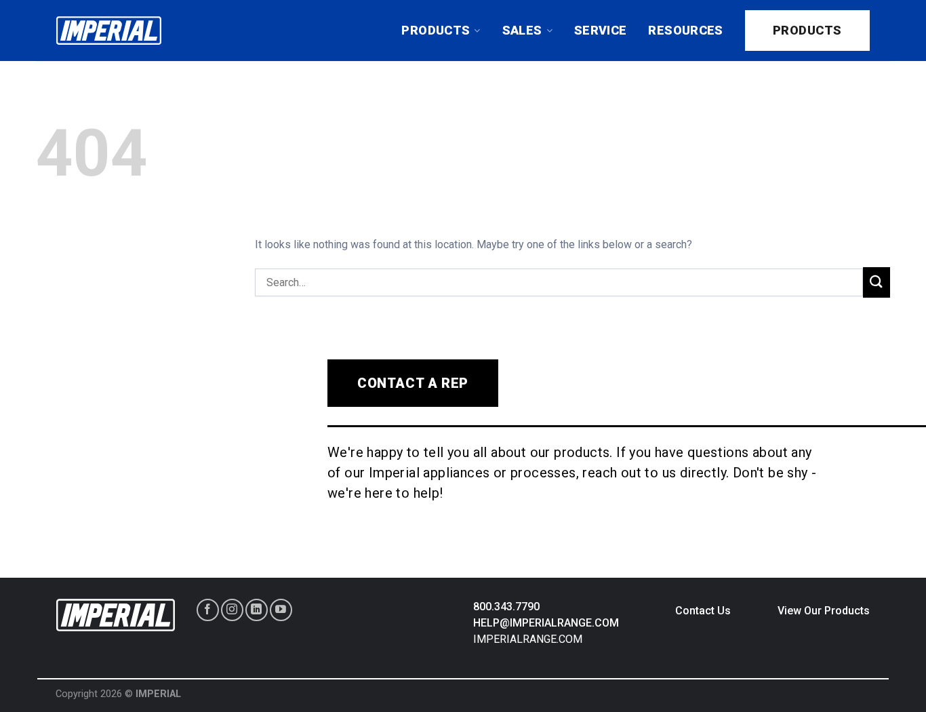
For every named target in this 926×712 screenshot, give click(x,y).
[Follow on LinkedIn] (256, 610)
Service (600, 30)
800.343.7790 (506, 606)
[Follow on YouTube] (281, 610)
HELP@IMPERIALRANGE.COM (546, 622)
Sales (522, 30)
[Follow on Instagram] (232, 610)
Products (435, 30)
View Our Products (824, 610)
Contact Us (703, 610)
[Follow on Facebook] (208, 610)
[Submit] (876, 282)
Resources (685, 30)
